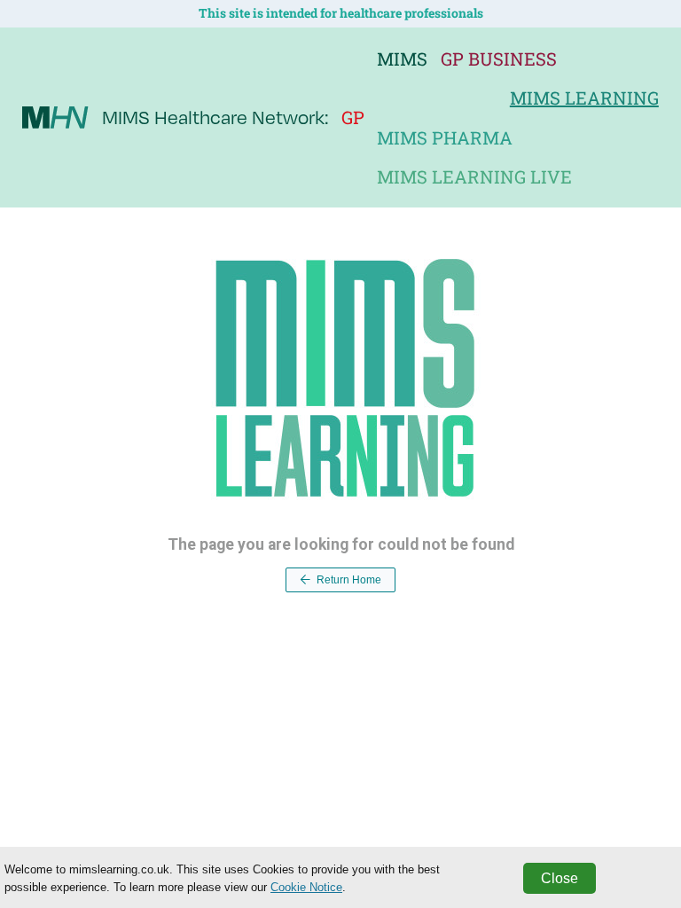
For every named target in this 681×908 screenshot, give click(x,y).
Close (559, 878)
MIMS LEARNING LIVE (474, 176)
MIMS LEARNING (584, 97)
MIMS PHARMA (445, 137)
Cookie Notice (306, 887)
